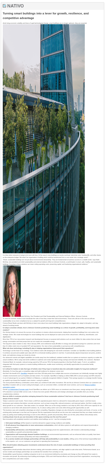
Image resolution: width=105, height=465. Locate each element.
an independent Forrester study (18, 389)
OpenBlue (24, 373)
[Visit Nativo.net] (13, 7)
